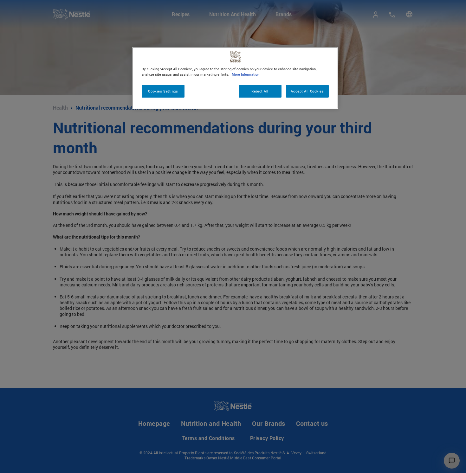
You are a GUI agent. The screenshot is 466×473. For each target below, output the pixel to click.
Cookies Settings (163, 91)
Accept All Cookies (307, 91)
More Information (245, 74)
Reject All (260, 91)
